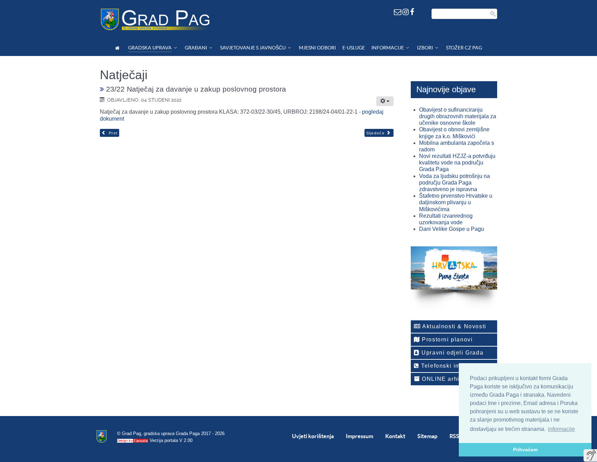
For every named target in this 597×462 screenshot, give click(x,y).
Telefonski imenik (446, 366)
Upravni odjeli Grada (452, 353)
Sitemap (427, 436)
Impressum (359, 436)
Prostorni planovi (446, 339)
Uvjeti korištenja (313, 436)
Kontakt (395, 436)
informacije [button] (561, 429)
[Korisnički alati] (385, 101)
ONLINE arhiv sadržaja (455, 379)
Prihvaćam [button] (525, 449)
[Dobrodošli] (118, 48)
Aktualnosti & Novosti (453, 326)
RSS (454, 436)
